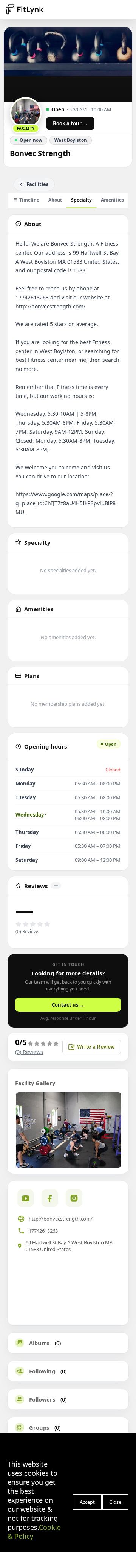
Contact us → (68, 1004)
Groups (39, 1427)
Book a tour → (70, 123)
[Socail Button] (25, 1198)
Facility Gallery (35, 1083)
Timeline (29, 200)
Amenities (112, 200)
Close (115, 1502)
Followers (42, 1399)
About (55, 200)
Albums (39, 1343)
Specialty (81, 200)
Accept (87, 1502)
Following (42, 1371)
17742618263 (43, 1230)
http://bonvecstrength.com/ (61, 1218)
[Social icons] (74, 1197)
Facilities (37, 184)
